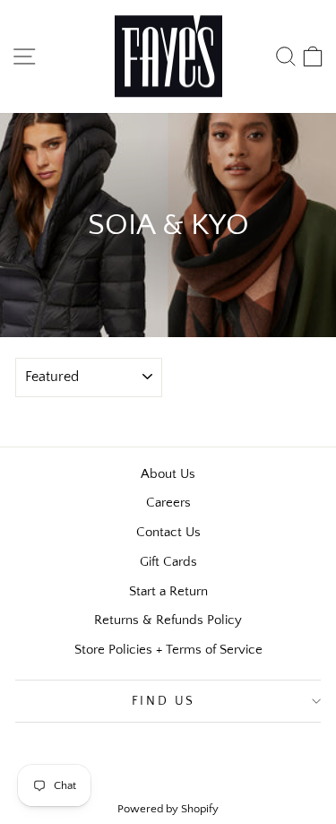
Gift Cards (168, 561)
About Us (168, 473)
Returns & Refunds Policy (168, 620)
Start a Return (168, 591)
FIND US (164, 701)
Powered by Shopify (168, 808)
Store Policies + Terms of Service (168, 649)
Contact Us (168, 532)
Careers (168, 502)
